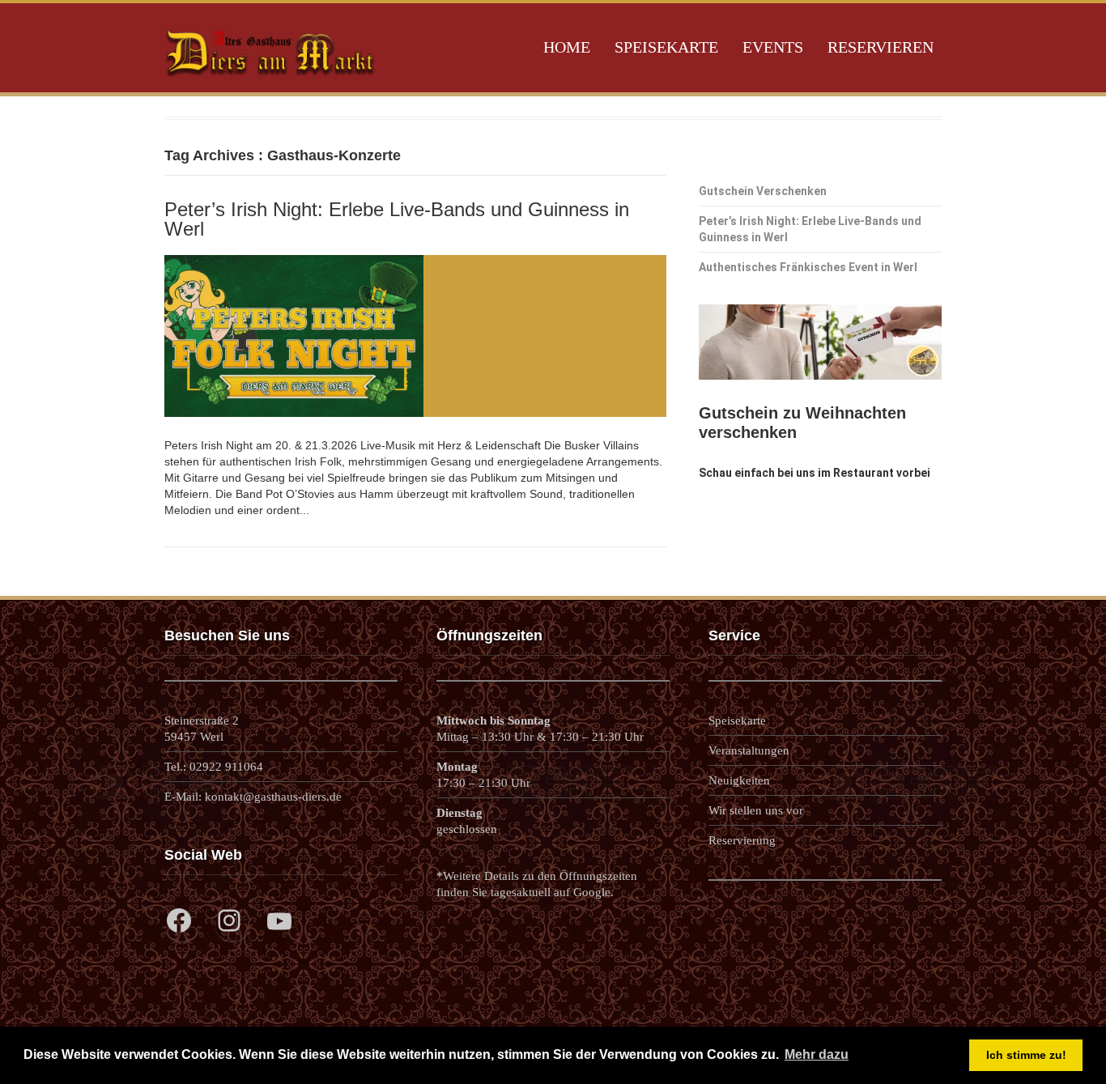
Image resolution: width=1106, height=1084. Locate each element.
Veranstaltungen (748, 750)
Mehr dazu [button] (817, 1054)
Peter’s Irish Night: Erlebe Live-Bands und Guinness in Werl (396, 219)
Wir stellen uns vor (755, 810)
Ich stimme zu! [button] (1026, 1054)
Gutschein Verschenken (763, 191)
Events (772, 47)
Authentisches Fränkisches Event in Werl (808, 267)
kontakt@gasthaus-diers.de (273, 796)
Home (566, 47)
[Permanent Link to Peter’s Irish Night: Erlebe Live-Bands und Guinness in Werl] (415, 336)
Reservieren (880, 47)
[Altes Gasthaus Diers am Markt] (270, 81)
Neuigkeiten (739, 780)
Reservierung (742, 840)
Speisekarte (666, 47)
